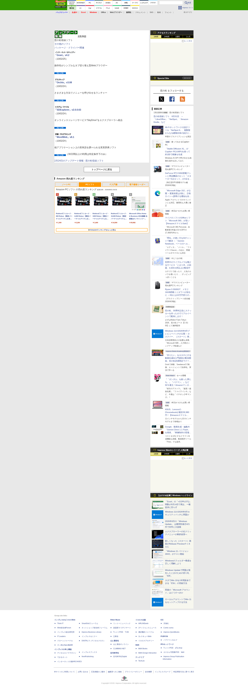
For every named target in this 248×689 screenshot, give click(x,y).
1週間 (177, 37)
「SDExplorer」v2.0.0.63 (67, 110)
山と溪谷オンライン (121, 644)
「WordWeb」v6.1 (64, 137)
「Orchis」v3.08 (63, 82)
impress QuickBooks (171, 632)
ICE (162, 620)
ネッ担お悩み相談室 (65, 645)
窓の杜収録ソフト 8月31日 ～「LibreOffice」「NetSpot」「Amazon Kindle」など (171, 119)
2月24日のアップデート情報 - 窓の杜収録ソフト (79, 160)
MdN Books (142, 649)
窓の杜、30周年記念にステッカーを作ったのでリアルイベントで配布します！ (178, 313)
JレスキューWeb (144, 636)
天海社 (166, 623)
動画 (159, 12)
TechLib (141, 661)
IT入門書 (114, 184)
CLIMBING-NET (119, 649)
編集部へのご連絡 (115, 672)
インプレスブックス (89, 652)
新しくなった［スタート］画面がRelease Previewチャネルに (178, 544)
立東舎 (115, 636)
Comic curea (168, 628)
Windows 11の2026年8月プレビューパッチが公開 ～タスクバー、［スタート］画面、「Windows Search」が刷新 (177, 336)
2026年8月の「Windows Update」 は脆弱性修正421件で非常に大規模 (177, 524)
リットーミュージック (121, 623)
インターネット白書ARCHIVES (69, 662)
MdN (137, 645)
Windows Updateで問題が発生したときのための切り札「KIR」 (177, 573)
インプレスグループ (162, 672)
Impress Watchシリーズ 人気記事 (172, 450)
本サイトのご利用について (64, 672)
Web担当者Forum (64, 628)
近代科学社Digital (120, 656)
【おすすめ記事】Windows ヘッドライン (174, 495)
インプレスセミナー (89, 636)
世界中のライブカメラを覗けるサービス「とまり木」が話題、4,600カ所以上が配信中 (178, 265)
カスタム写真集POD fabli (173, 652)
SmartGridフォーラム (90, 623)
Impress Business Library (91, 632)
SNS (151, 12)
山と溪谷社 (114, 641)
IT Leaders (61, 636)
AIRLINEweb (143, 623)
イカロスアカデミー (146, 641)
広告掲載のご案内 (98, 672)
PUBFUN (164, 636)
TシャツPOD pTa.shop (172, 648)
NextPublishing (88, 656)
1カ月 (188, 37)
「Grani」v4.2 (61, 55)
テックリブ (139, 657)
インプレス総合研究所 (65, 632)
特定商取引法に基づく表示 (183, 672)
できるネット (62, 657)
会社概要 (148, 672)
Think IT (60, 623)
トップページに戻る (101, 169)
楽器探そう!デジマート (122, 628)
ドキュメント (140, 12)
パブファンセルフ (170, 640)
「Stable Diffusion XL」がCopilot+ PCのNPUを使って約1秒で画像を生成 (177, 152)
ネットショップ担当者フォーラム (94, 628)
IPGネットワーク (167, 644)
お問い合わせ (83, 672)
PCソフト (90, 184)
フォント (168, 12)
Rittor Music (115, 620)
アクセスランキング (166, 33)
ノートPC (66, 184)
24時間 (166, 37)
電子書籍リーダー (137, 184)
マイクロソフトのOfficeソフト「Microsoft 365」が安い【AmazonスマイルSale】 (177, 221)
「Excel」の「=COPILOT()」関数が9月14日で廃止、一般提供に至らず (178, 504)
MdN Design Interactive (147, 653)
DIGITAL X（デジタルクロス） (93, 641)
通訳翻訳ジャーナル (146, 632)
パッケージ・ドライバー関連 (69, 47)
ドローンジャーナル (65, 641)
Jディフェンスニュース (147, 628)
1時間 (156, 37)
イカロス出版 (140, 620)
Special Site (163, 78)
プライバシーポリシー (133, 672)
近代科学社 (114, 653)
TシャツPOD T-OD (121, 632)
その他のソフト (62, 44)
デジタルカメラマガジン (66, 653)
